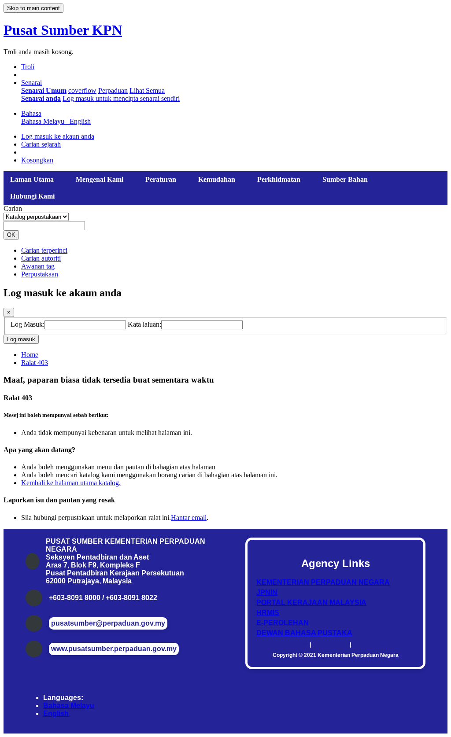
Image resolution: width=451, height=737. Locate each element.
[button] (27, 66)
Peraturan (160, 179)
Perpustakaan (39, 274)
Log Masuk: (27, 324)
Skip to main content (33, 8)
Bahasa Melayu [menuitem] (44, 121)
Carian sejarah (41, 144)
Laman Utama (32, 179)
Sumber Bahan (345, 179)
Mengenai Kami (99, 179)
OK (11, 235)
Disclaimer (294, 644)
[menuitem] (44, 90)
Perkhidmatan (278, 179)
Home (29, 354)
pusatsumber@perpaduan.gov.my (108, 623)
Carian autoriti (41, 258)
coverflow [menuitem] (82, 90)
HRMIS (267, 612)
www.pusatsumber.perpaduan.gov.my (114, 648)
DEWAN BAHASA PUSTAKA (304, 633)
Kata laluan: (144, 324)
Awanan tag (38, 266)
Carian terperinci (44, 250)
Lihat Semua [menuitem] (147, 90)
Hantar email (189, 517)
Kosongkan (37, 160)
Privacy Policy (330, 644)
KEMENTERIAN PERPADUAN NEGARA (323, 582)
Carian (13, 208)
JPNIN (266, 592)
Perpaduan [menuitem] (113, 90)
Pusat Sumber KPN (63, 30)
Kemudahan (216, 179)
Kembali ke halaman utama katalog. (71, 482)
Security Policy (371, 644)
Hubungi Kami (32, 196)
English (56, 713)
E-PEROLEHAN (282, 622)
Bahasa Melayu (68, 705)
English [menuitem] (80, 121)
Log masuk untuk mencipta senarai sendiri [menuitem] (121, 98)
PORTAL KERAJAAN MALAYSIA (311, 602)
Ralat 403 (34, 362)
